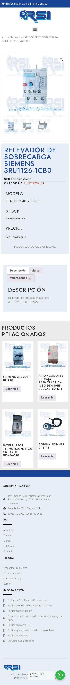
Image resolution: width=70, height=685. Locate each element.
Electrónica (16, 37)
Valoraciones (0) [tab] (20, 278)
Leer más (12, 389)
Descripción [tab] (17, 271)
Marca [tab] (35, 271)
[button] (35, 29)
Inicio (4, 37)
